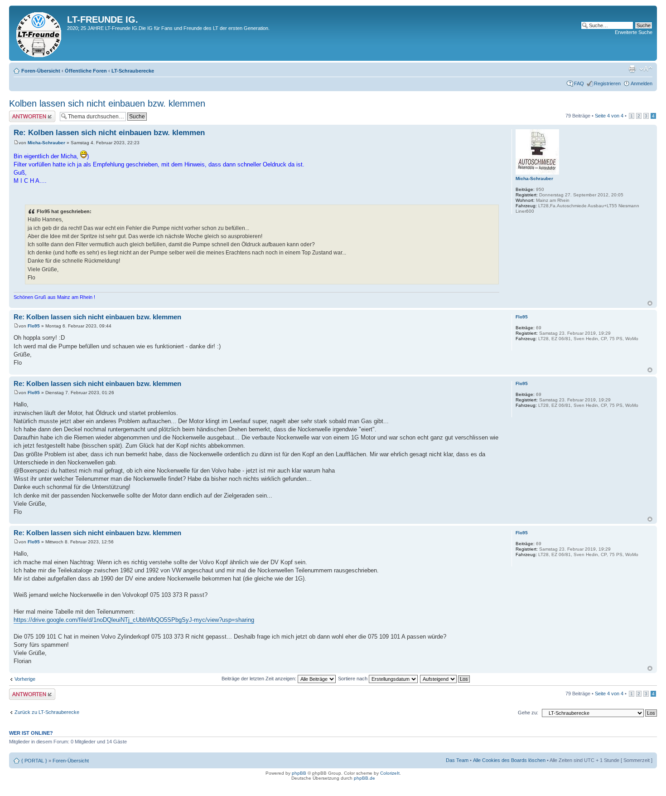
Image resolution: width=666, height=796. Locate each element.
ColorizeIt (390, 773)
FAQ (579, 83)
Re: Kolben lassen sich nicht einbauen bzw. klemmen (109, 132)
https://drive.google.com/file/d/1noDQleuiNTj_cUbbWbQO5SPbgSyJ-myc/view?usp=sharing (134, 619)
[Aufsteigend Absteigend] (445, 678)
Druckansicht (632, 69)
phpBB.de (364, 778)
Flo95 (34, 325)
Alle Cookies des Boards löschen (509, 760)
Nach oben (649, 303)
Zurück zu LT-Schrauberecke (46, 712)
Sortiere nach (353, 678)
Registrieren (607, 83)
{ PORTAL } (34, 760)
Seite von (609, 115)
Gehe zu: (528, 712)
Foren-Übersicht (40, 70)
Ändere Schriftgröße (645, 69)
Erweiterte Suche (633, 32)
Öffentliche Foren (86, 70)
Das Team (457, 760)
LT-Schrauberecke (132, 70)
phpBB (299, 773)
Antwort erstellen (27, 113)
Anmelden (641, 83)
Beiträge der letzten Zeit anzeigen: (260, 678)
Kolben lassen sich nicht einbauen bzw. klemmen (107, 103)
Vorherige (24, 679)
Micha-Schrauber (46, 142)
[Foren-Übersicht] (39, 33)
